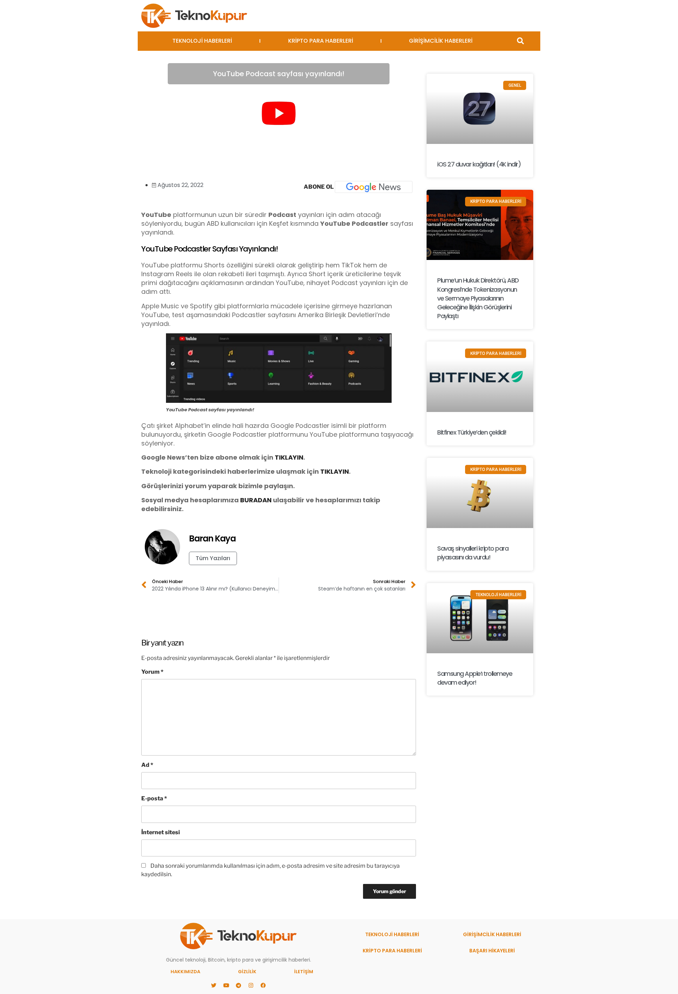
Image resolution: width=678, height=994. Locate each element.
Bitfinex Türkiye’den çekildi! (471, 432)
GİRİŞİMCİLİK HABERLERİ (440, 41)
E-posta (154, 798)
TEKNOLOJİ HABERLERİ (202, 41)
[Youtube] (226, 985)
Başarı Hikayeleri (492, 950)
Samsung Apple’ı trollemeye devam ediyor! (474, 678)
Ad (147, 765)
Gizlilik (247, 971)
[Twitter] (213, 985)
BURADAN (256, 500)
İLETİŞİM (303, 971)
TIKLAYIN (289, 457)
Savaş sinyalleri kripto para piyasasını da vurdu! (472, 553)
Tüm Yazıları (213, 558)
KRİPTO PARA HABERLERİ (320, 41)
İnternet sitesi (160, 832)
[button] (520, 41)
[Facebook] (263, 985)
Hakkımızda (185, 971)
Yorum (152, 671)
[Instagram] (250, 985)
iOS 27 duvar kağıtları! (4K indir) (479, 164)
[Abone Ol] (373, 187)
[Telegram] (238, 985)
